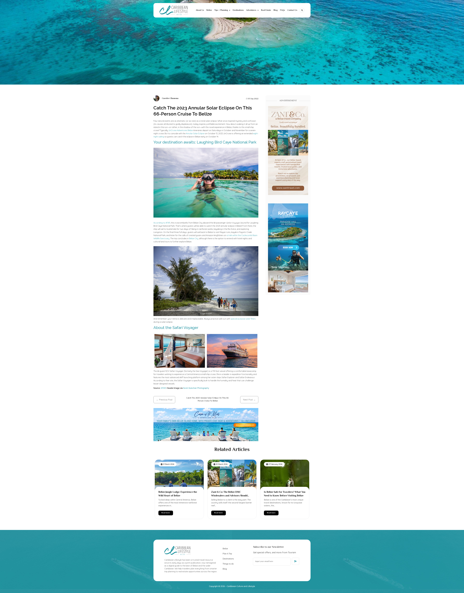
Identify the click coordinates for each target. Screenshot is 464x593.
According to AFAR (161, 223)
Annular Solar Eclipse (195, 133)
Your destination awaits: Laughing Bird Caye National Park (204, 142)
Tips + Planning (221, 10)
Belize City (193, 238)
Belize (209, 10)
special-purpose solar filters (243, 319)
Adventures (251, 10)
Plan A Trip (227, 553)
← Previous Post (164, 399)
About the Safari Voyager (175, 327)
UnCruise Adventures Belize (181, 130)
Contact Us (292, 10)
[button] (222, 10)
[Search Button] (302, 10)
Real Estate (266, 10)
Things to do (228, 564)
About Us (200, 10)
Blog (275, 10)
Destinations (238, 10)
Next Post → (249, 399)
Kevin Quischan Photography (196, 388)
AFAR (163, 388)
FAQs (282, 10)
